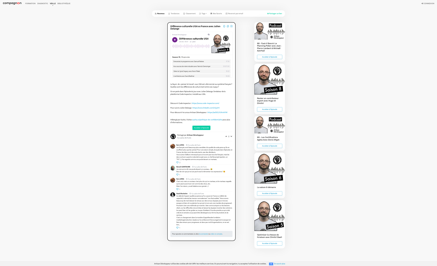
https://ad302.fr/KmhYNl (217, 112)
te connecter (203, 234)
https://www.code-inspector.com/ (205, 103)
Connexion (429, 3)
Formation (30, 3)
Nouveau (160, 13)
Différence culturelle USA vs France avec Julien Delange (195, 27)
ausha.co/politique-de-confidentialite (207, 119)
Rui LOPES (180, 145)
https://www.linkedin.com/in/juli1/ (206, 108)
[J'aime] (177, 162)
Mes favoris (217, 13)
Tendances (175, 13)
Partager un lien (275, 13)
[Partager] (228, 26)
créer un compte (216, 234)
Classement (191, 13)
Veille (53, 3)
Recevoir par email (235, 13)
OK (271, 264)
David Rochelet (181, 194)
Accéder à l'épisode (201, 128)
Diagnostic (42, 3)
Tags (203, 13)
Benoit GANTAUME (183, 167)
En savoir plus (279, 263)
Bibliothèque (63, 3)
